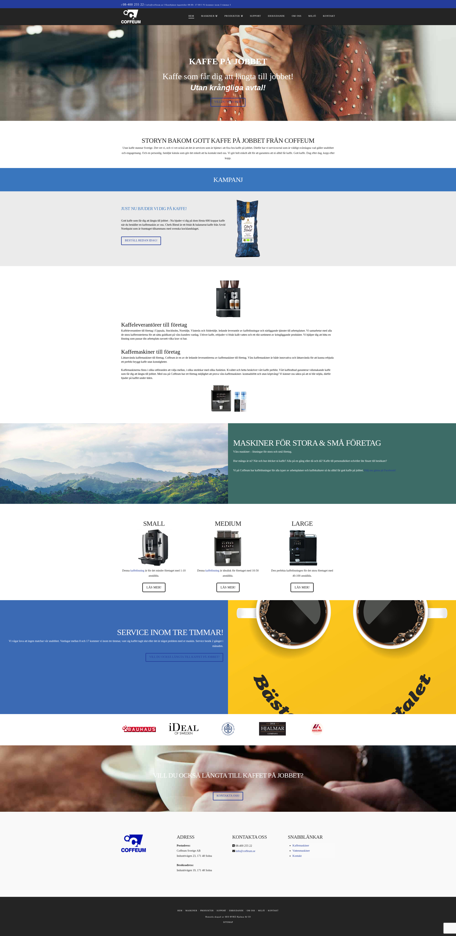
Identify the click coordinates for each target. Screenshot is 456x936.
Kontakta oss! (228, 795)
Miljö (261, 910)
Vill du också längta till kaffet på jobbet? (184, 656)
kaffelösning (137, 570)
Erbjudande (236, 910)
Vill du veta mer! (228, 101)
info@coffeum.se (154, 5)
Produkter (207, 910)
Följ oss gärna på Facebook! (380, 470)
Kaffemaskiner (300, 845)
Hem (179, 910)
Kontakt (297, 855)
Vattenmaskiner (301, 850)
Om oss (251, 910)
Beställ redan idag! (141, 240)
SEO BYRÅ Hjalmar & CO (237, 917)
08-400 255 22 (133, 4)
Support (221, 910)
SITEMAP (228, 922)
